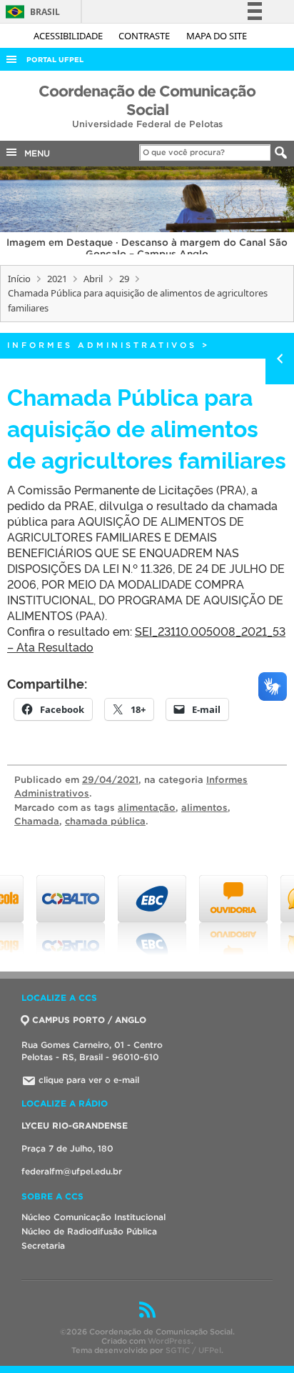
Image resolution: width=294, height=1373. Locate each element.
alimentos (204, 807)
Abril (93, 278)
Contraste (145, 35)
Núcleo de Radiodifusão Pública (89, 1231)
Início (19, 278)
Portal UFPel (54, 60)
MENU (34, 153)
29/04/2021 (110, 779)
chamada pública (105, 821)
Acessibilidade (69, 35)
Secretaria (43, 1245)
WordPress (169, 1341)
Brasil (30, 12)
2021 (57, 278)
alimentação (147, 807)
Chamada (36, 821)
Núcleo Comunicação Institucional (93, 1217)
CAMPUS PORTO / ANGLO (89, 1019)
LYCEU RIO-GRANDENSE (74, 1125)
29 (124, 278)
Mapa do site (216, 35)
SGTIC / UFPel (193, 1350)
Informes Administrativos (102, 345)
